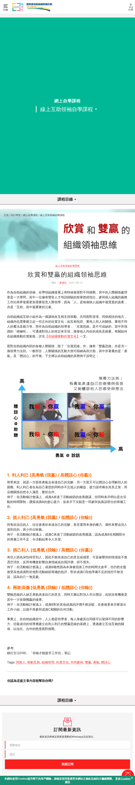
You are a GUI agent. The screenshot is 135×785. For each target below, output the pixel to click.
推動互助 (33, 662)
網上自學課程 (30, 215)
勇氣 (96, 662)
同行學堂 (16, 215)
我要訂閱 (67, 764)
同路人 (20, 662)
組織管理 (48, 662)
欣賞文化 (62, 662)
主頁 (6, 215)
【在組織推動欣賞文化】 (62, 336)
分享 (130, 9)
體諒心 (106, 662)
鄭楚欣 (63, 282)
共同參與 (76, 662)
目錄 (5, 9)
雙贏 (88, 662)
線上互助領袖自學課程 (52, 215)
